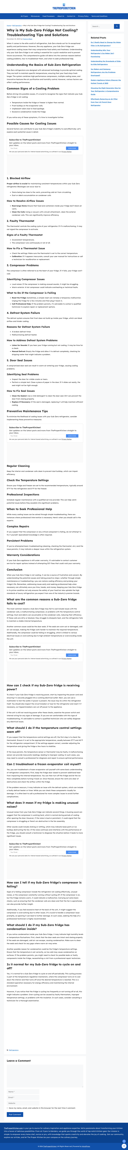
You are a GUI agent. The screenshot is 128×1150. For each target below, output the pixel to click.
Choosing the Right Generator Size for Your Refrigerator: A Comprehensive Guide (106, 91)
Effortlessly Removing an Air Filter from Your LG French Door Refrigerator (104, 102)
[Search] (117, 26)
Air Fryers (24, 16)
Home (9, 25)
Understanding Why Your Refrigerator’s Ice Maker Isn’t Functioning (102, 53)
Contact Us (71, 16)
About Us (61, 16)
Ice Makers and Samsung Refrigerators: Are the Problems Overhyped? (103, 72)
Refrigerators (17, 25)
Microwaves (35, 16)
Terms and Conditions (99, 16)
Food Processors (48, 16)
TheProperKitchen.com (13, 1128)
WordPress (86, 1146)
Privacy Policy (83, 16)
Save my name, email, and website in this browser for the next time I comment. (42, 1108)
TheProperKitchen (49, 1146)
